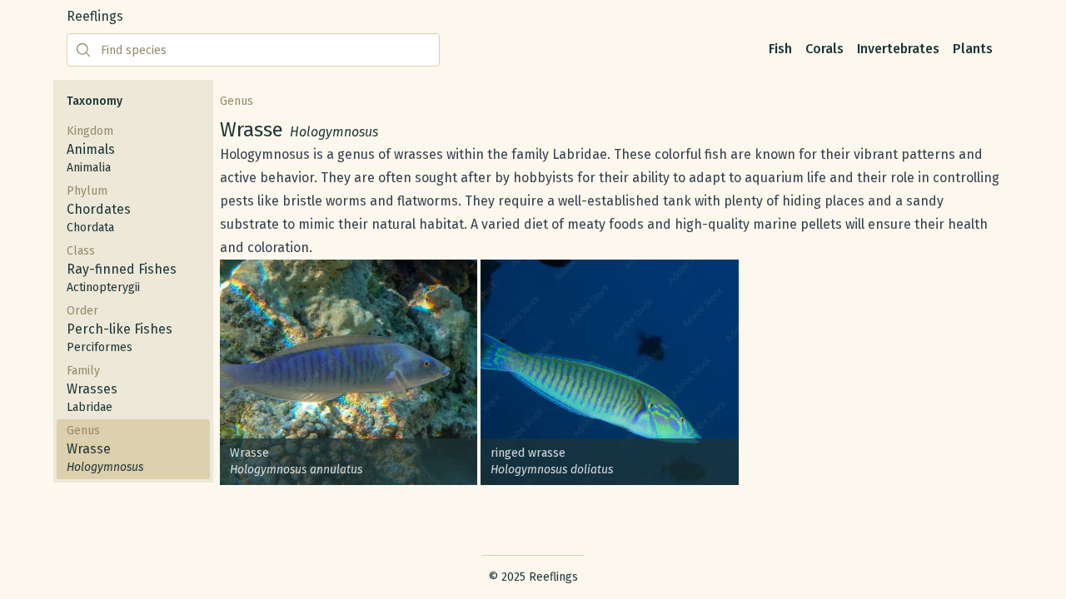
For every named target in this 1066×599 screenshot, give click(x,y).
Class (122, 269)
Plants (973, 49)
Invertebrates (898, 49)
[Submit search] (83, 50)
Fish (780, 49)
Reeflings (95, 16)
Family (92, 389)
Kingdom (91, 149)
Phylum (99, 209)
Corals (824, 49)
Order (119, 329)
